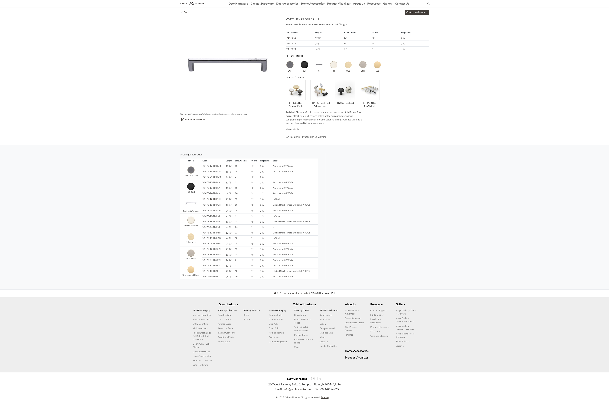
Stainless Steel (326, 332)
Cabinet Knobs (276, 319)
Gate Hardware (200, 365)
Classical (324, 341)
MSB (348, 71)
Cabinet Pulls (275, 315)
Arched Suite (224, 324)
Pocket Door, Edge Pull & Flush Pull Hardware (202, 336)
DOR (290, 71)
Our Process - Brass (354, 322)
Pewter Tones (301, 335)
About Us (359, 3)
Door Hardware (238, 3)
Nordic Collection (328, 346)
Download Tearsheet (195, 119)
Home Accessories (313, 3)
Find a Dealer (376, 315)
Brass (246, 315)
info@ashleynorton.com (298, 389)
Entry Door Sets (200, 324)
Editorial (400, 346)
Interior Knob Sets (202, 319)
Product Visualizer (338, 3)
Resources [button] (374, 3)
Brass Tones (300, 315)
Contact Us (402, 3)
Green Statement (353, 318)
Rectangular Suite (226, 332)
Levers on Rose (225, 328)
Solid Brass (325, 319)
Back (186, 12)
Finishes (349, 335)
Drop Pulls (274, 328)
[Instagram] (312, 378)
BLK (304, 71)
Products (284, 293)
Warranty (375, 331)
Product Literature (379, 327)
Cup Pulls (273, 324)
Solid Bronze (326, 315)
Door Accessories (287, 3)
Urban (323, 324)
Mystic (323, 337)
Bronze (246, 319)
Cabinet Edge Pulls (278, 341)
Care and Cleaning (379, 336)
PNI (333, 71)
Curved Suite (224, 319)
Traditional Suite (226, 337)
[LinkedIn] (319, 378)
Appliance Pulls (276, 332)
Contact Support (378, 310)
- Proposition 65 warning (306, 136)
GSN (363, 71)
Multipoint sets (200, 328)
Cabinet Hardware (262, 3)
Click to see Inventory (417, 12)
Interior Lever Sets (202, 315)
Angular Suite (224, 315)
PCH (319, 71)
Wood (297, 347)
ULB (377, 71)
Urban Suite (224, 341)
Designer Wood (327, 328)
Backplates (274, 337)
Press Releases (403, 341)
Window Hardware (202, 360)
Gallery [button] (388, 3)
